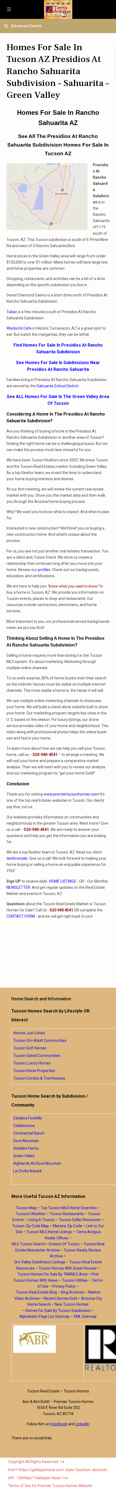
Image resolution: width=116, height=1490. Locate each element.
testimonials (17, 858)
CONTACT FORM (20, 916)
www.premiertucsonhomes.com (71, 794)
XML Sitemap (85, 1316)
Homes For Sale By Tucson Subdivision (58, 1310)
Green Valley (24, 1156)
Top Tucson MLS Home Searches (69, 1208)
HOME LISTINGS (62, 881)
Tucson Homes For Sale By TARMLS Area (52, 1274)
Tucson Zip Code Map (30, 1226)
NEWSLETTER (18, 887)
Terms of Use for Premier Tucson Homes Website (50, 1486)
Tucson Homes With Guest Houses (68, 1268)
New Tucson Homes (71, 1304)
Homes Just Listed (29, 1033)
